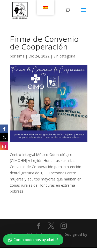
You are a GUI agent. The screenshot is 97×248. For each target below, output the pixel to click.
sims (20, 56)
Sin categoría (64, 56)
